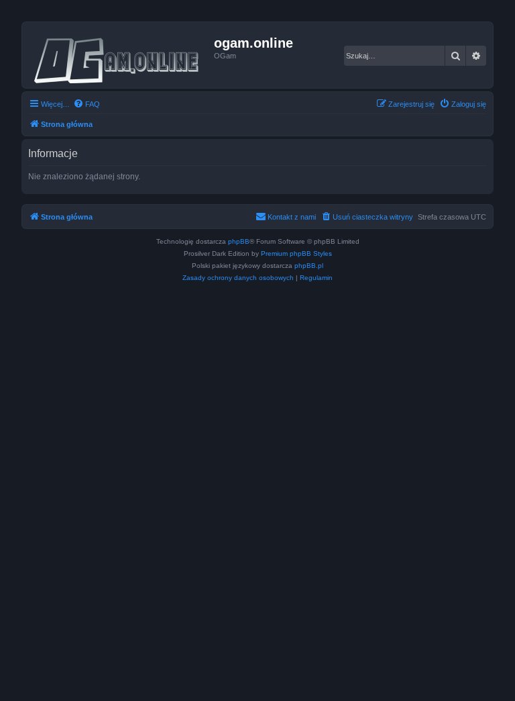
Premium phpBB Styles (296, 253)
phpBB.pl (308, 265)
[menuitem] (86, 104)
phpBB (238, 241)
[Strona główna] (119, 55)
